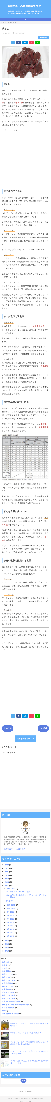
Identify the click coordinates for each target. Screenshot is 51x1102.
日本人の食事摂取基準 (11, 1001)
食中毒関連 (6, 989)
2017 (7, 886)
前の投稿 (43, 728)
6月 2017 (11, 922)
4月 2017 (11, 929)
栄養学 (4, 965)
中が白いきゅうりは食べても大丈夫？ (25, 1033)
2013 (7, 951)
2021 (7, 872)
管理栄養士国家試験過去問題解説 (15, 1004)
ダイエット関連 (8, 992)
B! (25, 43)
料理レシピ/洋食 (8, 998)
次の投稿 (8, 728)
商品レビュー (7, 974)
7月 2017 (11, 919)
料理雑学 (5, 962)
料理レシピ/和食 (8, 980)
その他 (4, 968)
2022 (7, 868)
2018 (7, 882)
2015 (7, 944)
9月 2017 (11, 912)
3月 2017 (11, 933)
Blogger (29, 1091)
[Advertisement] (25, 158)
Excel (4, 1011)
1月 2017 (11, 936)
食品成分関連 (7, 983)
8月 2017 (11, 915)
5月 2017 (11, 926)
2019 (7, 879)
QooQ (29, 1101)
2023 (7, 865)
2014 (7, 947)
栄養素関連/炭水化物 (10, 1013)
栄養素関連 (44, 37)
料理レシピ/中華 (8, 995)
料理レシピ (6, 977)
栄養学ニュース (8, 986)
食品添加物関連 (8, 1007)
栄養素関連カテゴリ (25, 739)
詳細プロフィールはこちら (15, 849)
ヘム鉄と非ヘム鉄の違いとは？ (19, 892)
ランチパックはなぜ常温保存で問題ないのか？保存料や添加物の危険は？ (29, 1043)
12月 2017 (11, 889)
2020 (7, 875)
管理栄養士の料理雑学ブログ (24, 6)
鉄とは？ (10, 901)
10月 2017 (11, 908)
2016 (7, 941)
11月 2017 (11, 905)
